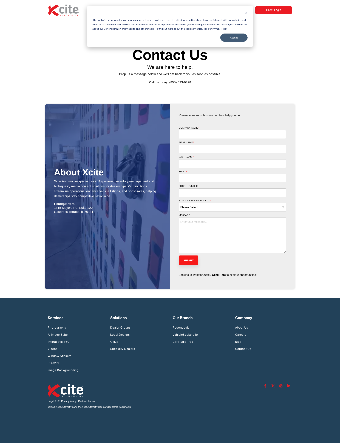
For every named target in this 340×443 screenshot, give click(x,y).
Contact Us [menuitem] (243, 349)
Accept (234, 37)
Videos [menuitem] (53, 349)
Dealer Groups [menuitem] (120, 327)
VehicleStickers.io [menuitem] (185, 334)
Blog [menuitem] (238, 341)
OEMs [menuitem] (114, 341)
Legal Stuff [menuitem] (54, 401)
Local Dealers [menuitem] (120, 334)
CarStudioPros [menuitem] (183, 341)
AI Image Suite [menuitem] (58, 334)
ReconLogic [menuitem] (181, 327)
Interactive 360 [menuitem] (58, 341)
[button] (266, 386)
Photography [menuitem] (57, 327)
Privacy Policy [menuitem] (68, 401)
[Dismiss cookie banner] (246, 13)
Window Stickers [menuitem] (60, 356)
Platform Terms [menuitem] (86, 401)
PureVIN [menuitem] (53, 363)
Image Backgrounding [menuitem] (63, 370)
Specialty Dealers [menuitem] (122, 349)
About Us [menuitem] (241, 327)
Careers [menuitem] (240, 334)
